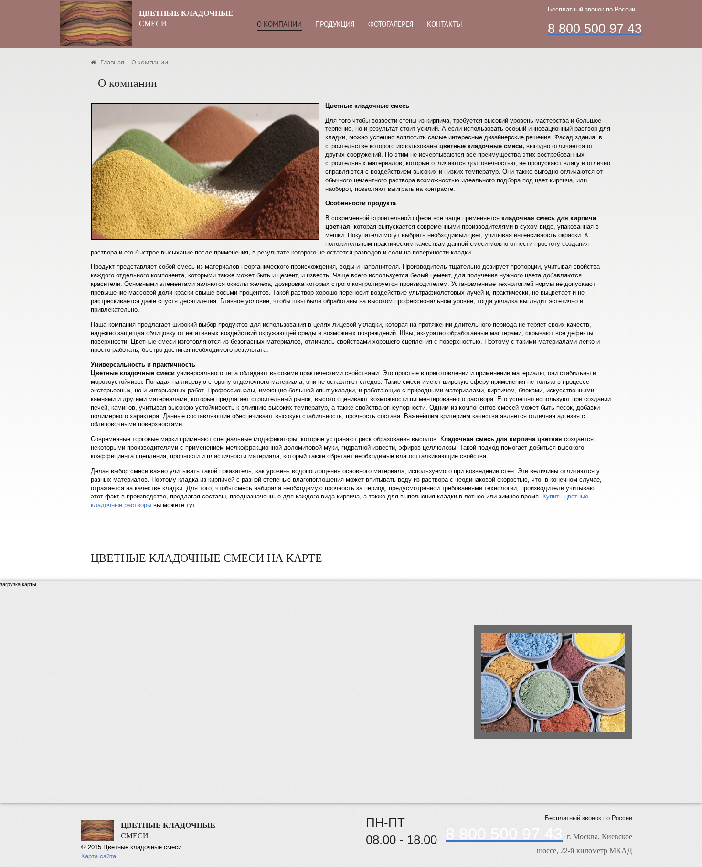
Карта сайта (98, 856)
